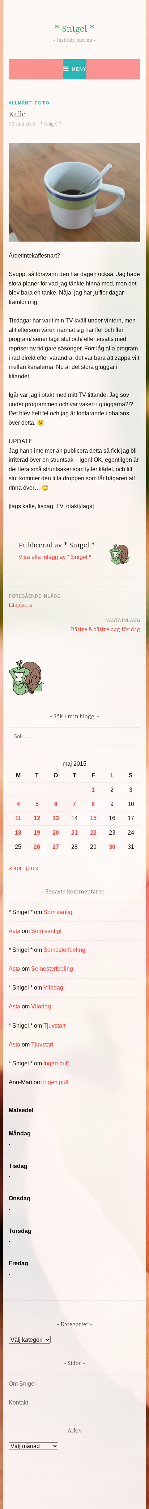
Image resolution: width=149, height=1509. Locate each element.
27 (55, 847)
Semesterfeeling (64, 950)
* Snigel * (74, 29)
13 (55, 818)
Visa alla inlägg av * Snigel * (54, 557)
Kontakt (18, 1402)
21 (74, 833)
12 (37, 818)
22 (93, 833)
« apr (15, 868)
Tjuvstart (54, 1026)
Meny (79, 68)
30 (112, 847)
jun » (32, 868)
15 (93, 818)
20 (55, 833)
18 (18, 833)
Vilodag (53, 987)
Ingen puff (56, 1063)
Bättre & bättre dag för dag (105, 625)
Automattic (79, 1496)
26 (37, 847)
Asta (14, 931)
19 (37, 833)
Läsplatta (35, 600)
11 (18, 818)
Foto (42, 102)
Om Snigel (22, 1384)
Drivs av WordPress (49, 1487)
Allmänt (20, 102)
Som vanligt (58, 912)
